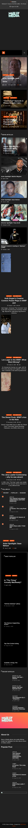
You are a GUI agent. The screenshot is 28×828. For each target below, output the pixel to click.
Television (13, 116)
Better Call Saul (16, 675)
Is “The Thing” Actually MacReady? (14, 568)
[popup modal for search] (24, 52)
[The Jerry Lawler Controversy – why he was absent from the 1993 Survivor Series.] (14, 450)
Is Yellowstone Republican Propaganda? (9, 122)
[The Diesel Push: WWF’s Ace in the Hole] (14, 392)
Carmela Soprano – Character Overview (18, 708)
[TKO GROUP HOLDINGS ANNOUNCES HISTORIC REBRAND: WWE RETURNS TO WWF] (6, 755)
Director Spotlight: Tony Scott (10, 223)
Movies (12, 540)
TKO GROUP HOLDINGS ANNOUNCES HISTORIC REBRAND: (17, 500)
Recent (6, 493)
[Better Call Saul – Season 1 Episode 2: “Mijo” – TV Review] (6, 678)
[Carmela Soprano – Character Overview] (6, 708)
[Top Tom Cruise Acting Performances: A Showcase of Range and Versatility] (14, 635)
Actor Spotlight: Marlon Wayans (11, 176)
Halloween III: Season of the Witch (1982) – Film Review (14, 3)
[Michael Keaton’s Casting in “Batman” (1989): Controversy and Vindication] (14, 235)
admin (5, 84)
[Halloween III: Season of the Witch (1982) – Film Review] (6, 776)
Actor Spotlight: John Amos (14, 72)
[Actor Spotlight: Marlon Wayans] (14, 166)
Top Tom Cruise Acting (11, 643)
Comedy (11, 507)
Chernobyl (13, 97)
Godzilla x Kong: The (10, 662)
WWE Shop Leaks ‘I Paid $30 (17, 526)
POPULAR (14, 493)
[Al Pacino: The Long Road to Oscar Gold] (6, 766)
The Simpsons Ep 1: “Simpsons (18, 698)
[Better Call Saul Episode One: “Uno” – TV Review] (6, 688)
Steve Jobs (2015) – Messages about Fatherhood (11, 149)
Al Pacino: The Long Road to (18, 509)
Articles (6, 97)
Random (23, 493)
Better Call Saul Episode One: (17, 688)
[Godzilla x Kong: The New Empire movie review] (14, 654)
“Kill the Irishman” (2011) (12, 604)
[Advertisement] (14, 37)
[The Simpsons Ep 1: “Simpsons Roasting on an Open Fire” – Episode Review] (6, 698)
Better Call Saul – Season (17, 677)
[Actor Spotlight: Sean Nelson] (14, 189)
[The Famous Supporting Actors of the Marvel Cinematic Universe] (14, 614)
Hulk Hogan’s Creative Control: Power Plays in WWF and (14, 300)
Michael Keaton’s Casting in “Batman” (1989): (13, 246)
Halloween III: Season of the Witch (17, 517)
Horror (12, 515)
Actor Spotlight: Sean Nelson (10, 199)
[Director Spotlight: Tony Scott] (14, 212)
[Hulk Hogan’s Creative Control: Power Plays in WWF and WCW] (14, 273)
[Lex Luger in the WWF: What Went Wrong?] (14, 335)
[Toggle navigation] (3, 52)
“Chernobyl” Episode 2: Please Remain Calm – (13, 102)
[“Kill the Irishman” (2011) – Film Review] (14, 595)
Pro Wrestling (17, 296)
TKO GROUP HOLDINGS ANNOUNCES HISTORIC (16, 756)
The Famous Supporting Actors (12, 623)
